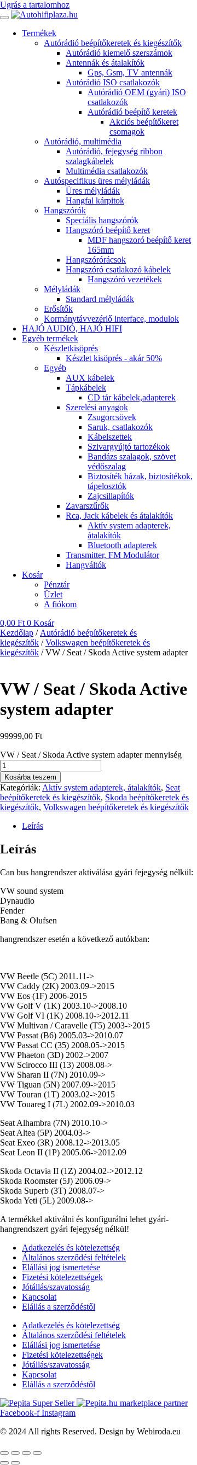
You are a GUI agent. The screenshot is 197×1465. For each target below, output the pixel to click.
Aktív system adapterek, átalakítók (101, 787)
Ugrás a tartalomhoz (34, 4)
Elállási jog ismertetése (61, 1267)
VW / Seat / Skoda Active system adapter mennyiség (91, 754)
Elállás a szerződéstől (58, 1306)
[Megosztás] (26, 1453)
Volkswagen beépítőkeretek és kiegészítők (116, 807)
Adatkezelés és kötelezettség (71, 1247)
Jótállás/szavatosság (56, 1287)
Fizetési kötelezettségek (62, 1277)
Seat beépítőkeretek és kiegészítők (90, 792)
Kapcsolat (39, 1296)
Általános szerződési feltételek (74, 1257)
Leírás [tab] (32, 825)
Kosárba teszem (30, 777)
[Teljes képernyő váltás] (15, 1453)
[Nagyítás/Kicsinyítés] (4, 1453)
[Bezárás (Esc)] (37, 1453)
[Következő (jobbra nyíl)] (15, 1462)
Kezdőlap (16, 632)
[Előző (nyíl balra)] (4, 1462)
